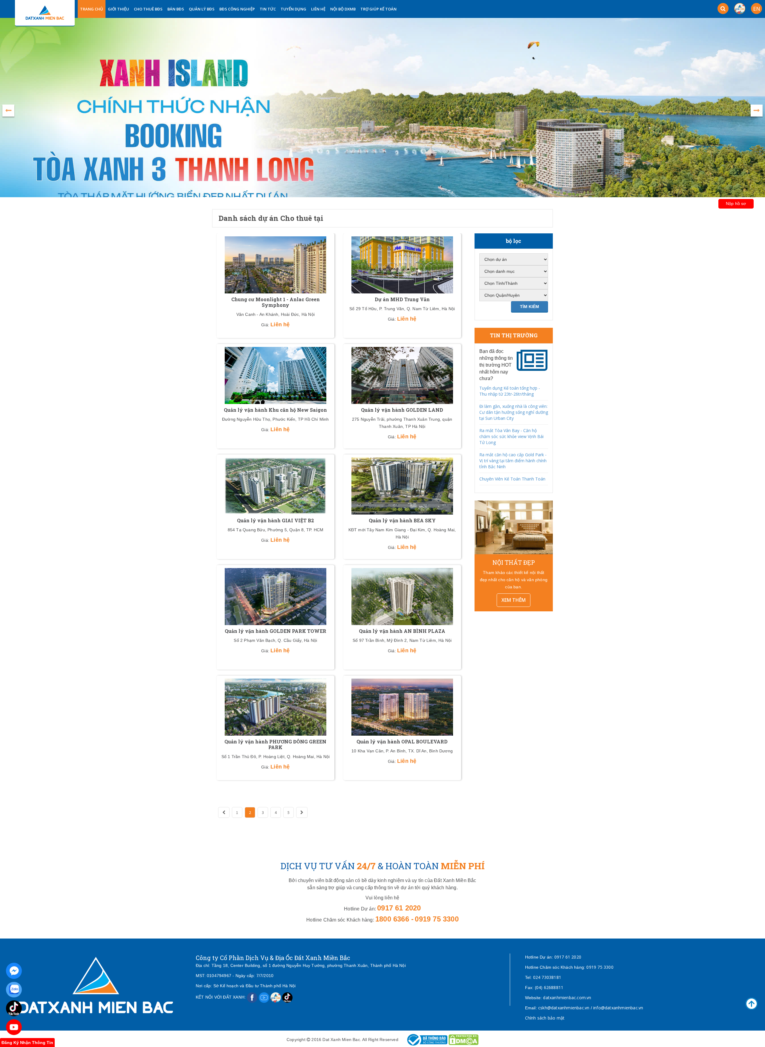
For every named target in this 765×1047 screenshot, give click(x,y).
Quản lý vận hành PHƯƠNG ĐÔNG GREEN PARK (275, 744)
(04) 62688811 (549, 987)
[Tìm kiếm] (723, 8)
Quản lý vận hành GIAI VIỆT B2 (275, 520)
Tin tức (268, 9)
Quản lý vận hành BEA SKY (402, 520)
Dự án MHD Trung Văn (402, 299)
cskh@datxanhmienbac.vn (563, 1008)
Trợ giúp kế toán (378, 9)
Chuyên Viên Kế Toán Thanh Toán (512, 479)
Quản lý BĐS (202, 9)
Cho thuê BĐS (148, 9)
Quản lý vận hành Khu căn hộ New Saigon (275, 410)
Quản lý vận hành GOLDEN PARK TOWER (275, 631)
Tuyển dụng (293, 9)
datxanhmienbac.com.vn (567, 997)
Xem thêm (513, 600)
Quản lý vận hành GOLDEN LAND (402, 410)
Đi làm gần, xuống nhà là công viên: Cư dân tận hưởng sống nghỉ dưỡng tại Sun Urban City (513, 412)
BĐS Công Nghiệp (237, 9)
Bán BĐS (175, 9)
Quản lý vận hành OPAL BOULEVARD (402, 741)
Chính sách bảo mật (545, 1018)
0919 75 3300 (599, 967)
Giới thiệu (118, 9)
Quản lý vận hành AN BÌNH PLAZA (402, 631)
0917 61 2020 (567, 957)
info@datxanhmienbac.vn (618, 1008)
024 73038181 (547, 977)
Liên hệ (318, 9)
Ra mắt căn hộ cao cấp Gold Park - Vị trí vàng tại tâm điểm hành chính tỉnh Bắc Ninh (513, 460)
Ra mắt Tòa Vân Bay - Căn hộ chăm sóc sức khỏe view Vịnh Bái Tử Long (511, 436)
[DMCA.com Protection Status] (463, 1039)
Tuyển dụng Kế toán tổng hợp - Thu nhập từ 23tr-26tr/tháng (509, 391)
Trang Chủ (91, 9)
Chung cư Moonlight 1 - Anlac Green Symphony (275, 302)
